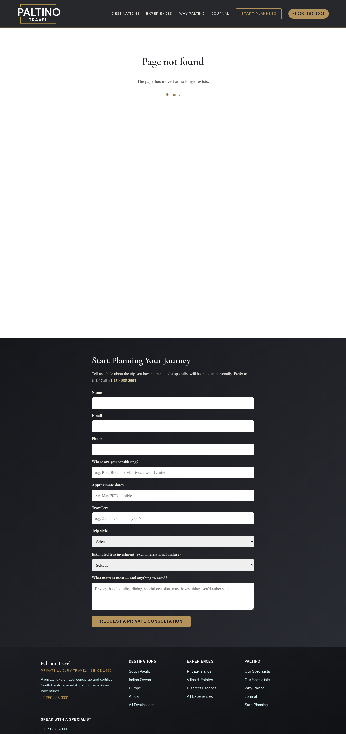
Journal (220, 13)
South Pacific (140, 671)
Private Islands (199, 671)
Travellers (100, 507)
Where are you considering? (115, 461)
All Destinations (142, 705)
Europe (135, 688)
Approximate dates (108, 484)
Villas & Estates (200, 680)
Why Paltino (192, 13)
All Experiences (200, 696)
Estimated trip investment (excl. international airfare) (136, 554)
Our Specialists (257, 671)
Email (97, 415)
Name (97, 392)
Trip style (100, 530)
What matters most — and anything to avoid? (129, 577)
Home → (173, 94)
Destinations (126, 13)
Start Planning (258, 13)
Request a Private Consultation (141, 621)
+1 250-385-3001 (308, 13)
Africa (134, 696)
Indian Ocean (140, 680)
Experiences (159, 13)
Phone (97, 438)
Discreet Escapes (202, 688)
